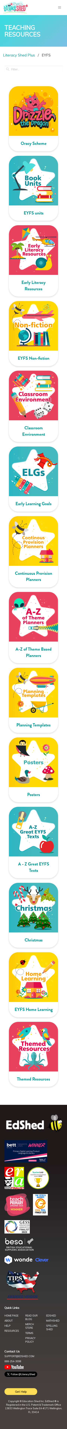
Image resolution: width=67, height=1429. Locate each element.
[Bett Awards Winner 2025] (25, 1161)
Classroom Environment (33, 431)
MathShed (53, 1320)
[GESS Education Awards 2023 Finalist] (17, 1232)
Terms (29, 1333)
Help (7, 1325)
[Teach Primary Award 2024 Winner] (17, 1215)
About (8, 1320)
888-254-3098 (12, 1361)
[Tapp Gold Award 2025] (38, 1188)
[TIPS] (22, 1299)
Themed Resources (33, 1079)
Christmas (34, 940)
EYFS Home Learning (34, 1009)
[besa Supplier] (19, 1250)
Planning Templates (33, 725)
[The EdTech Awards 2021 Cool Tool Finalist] (40, 1214)
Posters (33, 794)
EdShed (51, 1315)
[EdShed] (33, 1123)
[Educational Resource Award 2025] (14, 1188)
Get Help (21, 1391)
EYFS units (34, 213)
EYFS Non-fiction (33, 358)
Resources (11, 1330)
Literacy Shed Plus (19, 55)
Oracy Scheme (34, 143)
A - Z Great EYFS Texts (33, 867)
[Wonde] (18, 1263)
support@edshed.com (19, 1356)
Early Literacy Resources (33, 285)
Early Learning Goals (33, 503)
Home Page (11, 1315)
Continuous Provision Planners (33, 576)
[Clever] (41, 1260)
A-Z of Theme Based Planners (33, 652)
